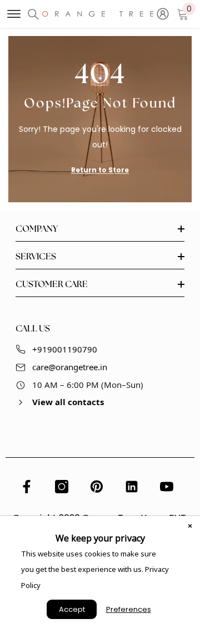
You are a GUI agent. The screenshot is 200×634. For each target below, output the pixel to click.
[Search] (33, 14)
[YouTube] (166, 486)
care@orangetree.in (69, 366)
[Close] (190, 525)
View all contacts (68, 401)
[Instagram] (61, 486)
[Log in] (163, 14)
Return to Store (100, 170)
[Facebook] (26, 486)
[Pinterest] (96, 486)
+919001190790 (64, 349)
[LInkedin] (131, 486)
